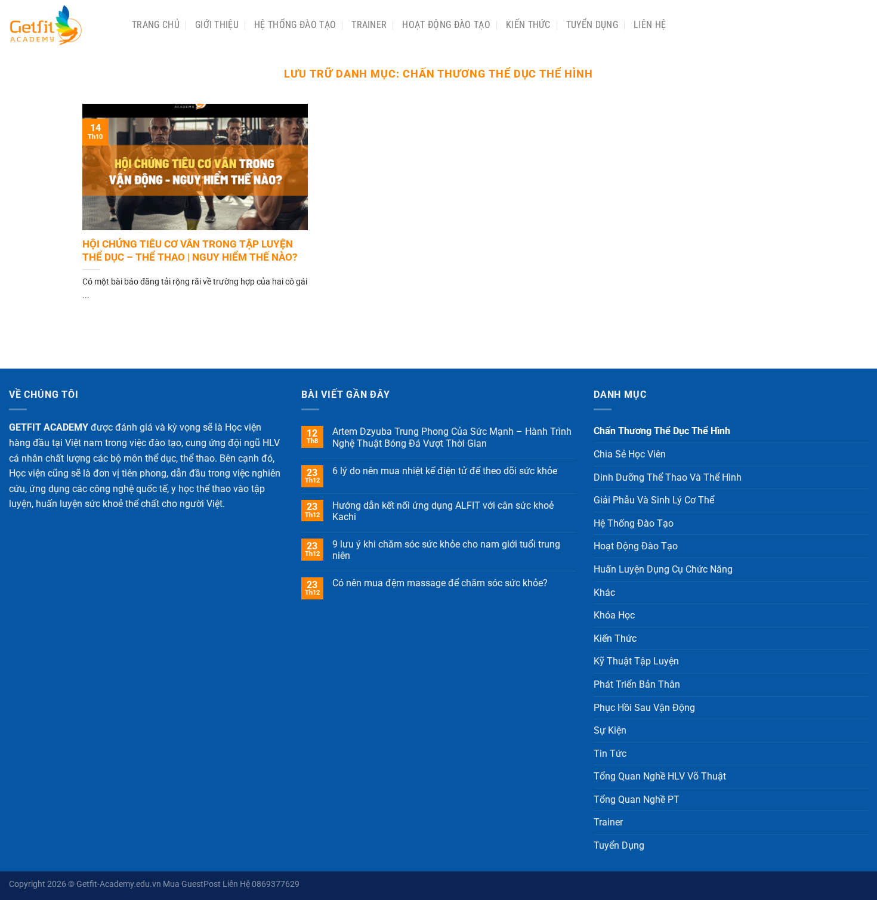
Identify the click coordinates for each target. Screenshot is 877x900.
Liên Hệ (650, 24)
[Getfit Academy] (61, 25)
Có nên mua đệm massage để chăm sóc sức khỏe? (440, 583)
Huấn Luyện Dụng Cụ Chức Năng (663, 569)
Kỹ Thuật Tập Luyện (636, 661)
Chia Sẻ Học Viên (630, 454)
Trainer (369, 24)
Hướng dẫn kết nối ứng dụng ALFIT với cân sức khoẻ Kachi (443, 511)
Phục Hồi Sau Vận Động (644, 707)
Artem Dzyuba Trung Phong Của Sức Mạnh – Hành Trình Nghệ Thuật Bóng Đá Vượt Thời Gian (452, 437)
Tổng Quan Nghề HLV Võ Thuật (660, 776)
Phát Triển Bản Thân (637, 684)
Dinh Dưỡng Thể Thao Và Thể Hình (668, 477)
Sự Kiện (610, 730)
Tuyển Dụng (592, 24)
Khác (604, 592)
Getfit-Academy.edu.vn (118, 884)
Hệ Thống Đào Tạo (295, 24)
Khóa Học (614, 615)
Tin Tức (610, 753)
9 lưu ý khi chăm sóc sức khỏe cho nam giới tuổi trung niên (446, 550)
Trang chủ (156, 24)
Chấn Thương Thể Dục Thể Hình (662, 431)
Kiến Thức (528, 24)
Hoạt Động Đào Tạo (446, 24)
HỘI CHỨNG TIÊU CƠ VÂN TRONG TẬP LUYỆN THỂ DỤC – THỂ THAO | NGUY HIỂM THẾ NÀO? (189, 251)
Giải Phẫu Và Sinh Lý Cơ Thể (654, 500)
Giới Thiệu (217, 24)
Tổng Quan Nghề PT (637, 799)
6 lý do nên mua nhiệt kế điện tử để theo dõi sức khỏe (444, 471)
